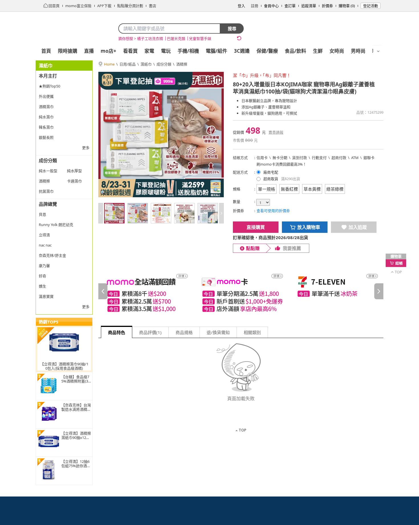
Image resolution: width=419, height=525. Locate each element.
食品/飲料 (295, 51)
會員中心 (271, 5)
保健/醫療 (267, 51)
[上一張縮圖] (100, 213)
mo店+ (108, 51)
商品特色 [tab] (116, 332)
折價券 (327, 5)
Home (109, 64)
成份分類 (163, 64)
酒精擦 (181, 64)
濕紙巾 (146, 64)
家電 (149, 51)
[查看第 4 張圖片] (184, 213)
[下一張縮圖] (221, 213)
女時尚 (336, 51)
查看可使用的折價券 (273, 210)
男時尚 (358, 51)
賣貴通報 (276, 132)
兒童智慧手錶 (200, 38)
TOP (242, 430)
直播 (89, 51)
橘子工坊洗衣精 (150, 38)
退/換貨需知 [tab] (218, 332)
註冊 (254, 5)
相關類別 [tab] (252, 332)
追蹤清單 (308, 5)
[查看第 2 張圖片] (137, 213)
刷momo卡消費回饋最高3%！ (281, 164)
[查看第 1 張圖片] (114, 213)
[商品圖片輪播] (161, 134)
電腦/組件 (216, 51)
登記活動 (370, 5)
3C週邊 (242, 51)
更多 (86, 147)
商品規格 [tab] (184, 332)
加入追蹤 (358, 227)
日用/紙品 (127, 64)
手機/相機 (188, 51)
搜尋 (232, 28)
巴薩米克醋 (176, 38)
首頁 (46, 51)
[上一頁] (102, 291)
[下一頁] (378, 291)
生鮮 (318, 51)
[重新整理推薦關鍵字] (239, 38)
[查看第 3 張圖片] (161, 213)
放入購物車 (308, 227)
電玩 (166, 51)
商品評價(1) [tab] (150, 332)
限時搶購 (67, 51)
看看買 (130, 51)
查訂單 (290, 5)
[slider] (240, 291)
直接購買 (256, 227)
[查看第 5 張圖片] (208, 213)
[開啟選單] (378, 51)
